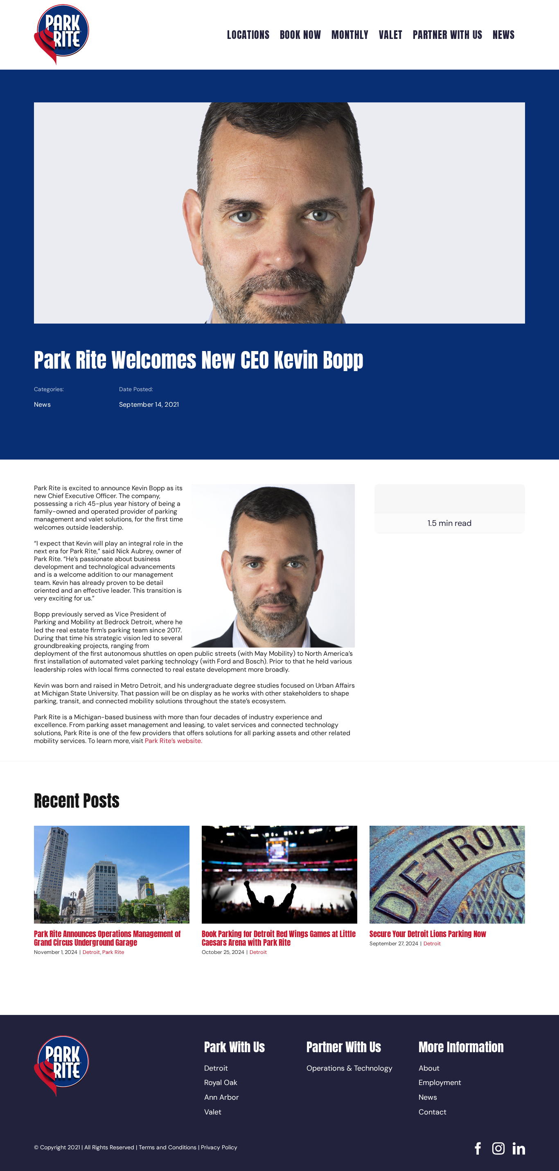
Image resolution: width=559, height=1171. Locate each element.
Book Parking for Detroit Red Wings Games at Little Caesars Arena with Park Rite (279, 938)
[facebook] (478, 1148)
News (42, 404)
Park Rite (113, 952)
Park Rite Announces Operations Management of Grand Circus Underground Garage (107, 938)
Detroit (91, 952)
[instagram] (498, 1148)
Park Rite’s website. (173, 740)
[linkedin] (519, 1148)
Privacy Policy (219, 1147)
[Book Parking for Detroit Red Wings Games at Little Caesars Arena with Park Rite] (279, 875)
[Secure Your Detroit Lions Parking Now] (447, 875)
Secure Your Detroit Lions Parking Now (428, 934)
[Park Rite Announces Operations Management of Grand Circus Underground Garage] (111, 875)
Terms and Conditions (167, 1147)
